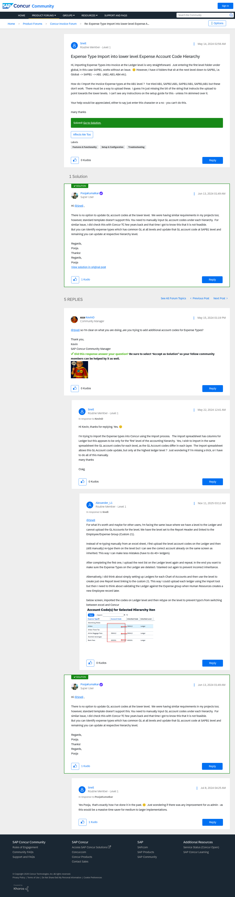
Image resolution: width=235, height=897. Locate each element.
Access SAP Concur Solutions (90, 847)
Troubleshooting (136, 147)
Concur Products (82, 856)
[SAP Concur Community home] (16, 6)
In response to (91, 418)
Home (11, 23)
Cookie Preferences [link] (93, 877)
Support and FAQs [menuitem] (115, 15)
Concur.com (79, 852)
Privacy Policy (19, 877)
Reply (212, 160)
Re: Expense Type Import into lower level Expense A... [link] (116, 23)
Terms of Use (33, 877)
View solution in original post (88, 267)
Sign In (225, 5)
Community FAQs (23, 852)
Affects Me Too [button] (82, 134)
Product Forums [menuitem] (43, 15)
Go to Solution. (92, 122)
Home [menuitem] (21, 15)
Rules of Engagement (25, 847)
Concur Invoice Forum (63, 23)
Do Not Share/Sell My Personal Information (61, 877)
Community (43, 6)
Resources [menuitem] (88, 15)
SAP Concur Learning (196, 852)
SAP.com (142, 847)
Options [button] (218, 23)
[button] (194, 44)
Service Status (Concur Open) (201, 847)
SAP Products (145, 852)
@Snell (78, 205)
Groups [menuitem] (67, 15)
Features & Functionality (85, 147)
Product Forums (32, 23)
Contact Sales (80, 861)
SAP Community (147, 856)
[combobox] (205, 15)
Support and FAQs (24, 856)
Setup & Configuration (112, 147)
